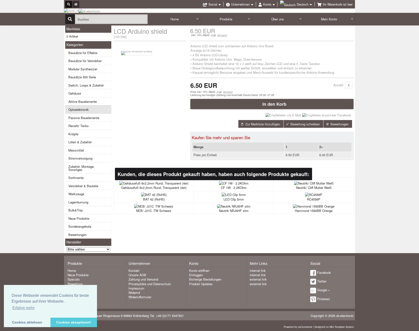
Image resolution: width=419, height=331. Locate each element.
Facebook (324, 272)
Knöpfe (73, 134)
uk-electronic (345, 315)
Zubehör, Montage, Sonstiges (81, 168)
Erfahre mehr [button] (23, 308)
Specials (74, 279)
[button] (272, 104)
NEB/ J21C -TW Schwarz (153, 210)
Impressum (136, 288)
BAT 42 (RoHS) (154, 199)
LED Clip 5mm (234, 199)
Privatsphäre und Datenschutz (150, 284)
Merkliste (73, 28)
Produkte (226, 19)
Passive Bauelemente (83, 117)
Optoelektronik (78, 109)
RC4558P (313, 199)
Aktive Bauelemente (82, 101)
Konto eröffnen (199, 270)
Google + (323, 290)
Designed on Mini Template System (334, 327)
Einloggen (196, 275)
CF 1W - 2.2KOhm (234, 187)
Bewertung (75, 284)
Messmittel (76, 150)
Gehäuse (74, 93)
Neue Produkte (78, 218)
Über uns (277, 19)
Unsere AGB (137, 275)
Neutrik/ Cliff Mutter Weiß (313, 187)
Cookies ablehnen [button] (27, 322)
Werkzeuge (76, 194)
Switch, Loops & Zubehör (86, 85)
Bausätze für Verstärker (85, 60)
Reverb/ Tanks (78, 125)
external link (258, 279)
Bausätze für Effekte (82, 52)
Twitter (321, 281)
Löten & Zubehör (80, 142)
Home (174, 19)
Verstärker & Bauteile (83, 186)
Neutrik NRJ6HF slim (234, 210)
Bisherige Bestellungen (205, 279)
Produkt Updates (201, 284)
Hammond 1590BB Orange (313, 210)
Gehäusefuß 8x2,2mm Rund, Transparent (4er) (153, 187)
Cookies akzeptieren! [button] (73, 322)
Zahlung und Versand (143, 279)
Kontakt (134, 270)
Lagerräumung (78, 202)
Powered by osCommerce (298, 327)
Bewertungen (77, 234)
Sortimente (76, 177)
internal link (258, 270)
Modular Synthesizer (82, 69)
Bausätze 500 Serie (82, 77)
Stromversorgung (80, 158)
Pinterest (323, 299)
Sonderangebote (79, 226)
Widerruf (134, 292)
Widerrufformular (140, 297)
